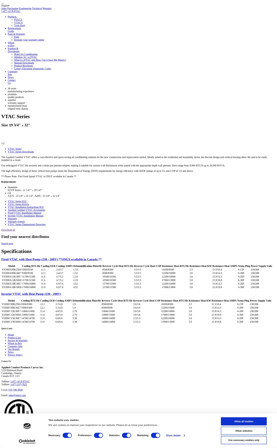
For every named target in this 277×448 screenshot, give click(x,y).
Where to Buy (11, 44)
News (11, 77)
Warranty (47, 8)
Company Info (15, 346)
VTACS (18, 22)
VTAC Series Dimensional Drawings (27, 224)
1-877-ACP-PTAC (20, 381)
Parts (16, 37)
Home (11, 334)
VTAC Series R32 (17, 201)
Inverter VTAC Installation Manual (25, 215)
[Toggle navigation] (2, 3)
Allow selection (243, 430)
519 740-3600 (15, 389)
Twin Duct (19, 25)
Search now (7, 243)
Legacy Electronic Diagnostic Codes (32, 68)
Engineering (25, 8)
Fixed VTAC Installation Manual (24, 213)
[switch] (98, 435)
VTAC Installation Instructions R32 (26, 207)
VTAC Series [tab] (14, 148)
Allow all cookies (243, 421)
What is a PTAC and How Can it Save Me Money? (40, 60)
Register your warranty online (29, 39)
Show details (173, 435)
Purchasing (12, 8)
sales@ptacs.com (17, 395)
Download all (8, 229)
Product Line (14, 337)
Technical (37, 8)
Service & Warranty (18, 340)
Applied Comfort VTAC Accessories (26, 210)
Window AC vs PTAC (25, 57)
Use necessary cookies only (243, 440)
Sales (4, 8)
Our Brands (14, 349)
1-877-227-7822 (18, 384)
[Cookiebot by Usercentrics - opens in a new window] (27, 441)
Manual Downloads (24, 62)
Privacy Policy (15, 355)
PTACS (18, 19)
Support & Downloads (13, 50)
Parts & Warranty (16, 34)
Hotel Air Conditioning (26, 54)
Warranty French (16, 221)
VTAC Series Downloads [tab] (21, 151)
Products (12, 16)
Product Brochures (23, 65)
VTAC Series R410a (18, 204)
